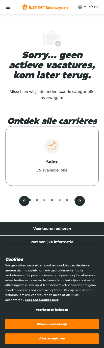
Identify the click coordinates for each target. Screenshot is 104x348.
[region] (52, 296)
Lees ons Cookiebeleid (42, 300)
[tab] (29, 199)
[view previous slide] (24, 201)
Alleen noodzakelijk (52, 324)
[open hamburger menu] (8, 7)
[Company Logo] (45, 7)
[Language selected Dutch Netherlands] (82, 7)
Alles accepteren (52, 338)
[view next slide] (80, 201)
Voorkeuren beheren (52, 229)
